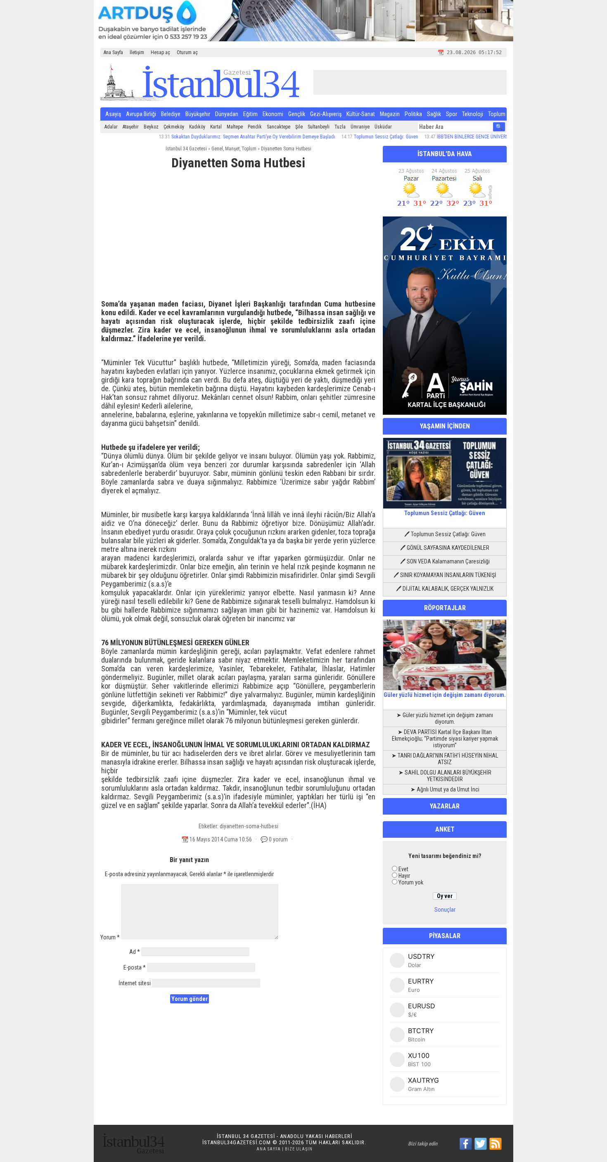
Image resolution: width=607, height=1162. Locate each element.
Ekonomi (273, 114)
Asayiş (113, 114)
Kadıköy (197, 127)
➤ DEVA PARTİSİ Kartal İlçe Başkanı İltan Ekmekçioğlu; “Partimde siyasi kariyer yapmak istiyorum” (445, 739)
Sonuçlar (444, 909)
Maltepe (235, 127)
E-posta (134, 967)
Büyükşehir (197, 114)
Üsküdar (383, 127)
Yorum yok (410, 882)
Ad (134, 951)
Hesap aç (160, 52)
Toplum (496, 114)
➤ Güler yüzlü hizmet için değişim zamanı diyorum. (444, 718)
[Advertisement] (238, 238)
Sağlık (434, 114)
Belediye (170, 114)
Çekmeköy (174, 127)
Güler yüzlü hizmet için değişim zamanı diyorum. (445, 694)
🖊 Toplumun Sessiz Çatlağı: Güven (445, 534)
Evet (403, 869)
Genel (217, 149)
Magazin (390, 114)
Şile (299, 127)
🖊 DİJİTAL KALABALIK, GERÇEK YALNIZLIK (444, 588)
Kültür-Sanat (360, 114)
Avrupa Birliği (141, 114)
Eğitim (250, 114)
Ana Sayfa (113, 52)
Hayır (404, 875)
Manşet (232, 149)
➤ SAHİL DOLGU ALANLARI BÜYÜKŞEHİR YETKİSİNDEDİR (444, 775)
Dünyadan (226, 114)
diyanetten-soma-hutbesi (249, 826)
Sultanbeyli (319, 127)
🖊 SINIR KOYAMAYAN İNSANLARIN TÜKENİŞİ (445, 575)
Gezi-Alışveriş (325, 114)
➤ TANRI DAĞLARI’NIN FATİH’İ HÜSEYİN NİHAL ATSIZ (444, 758)
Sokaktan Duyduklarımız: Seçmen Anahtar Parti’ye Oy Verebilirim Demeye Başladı (229, 137)
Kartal (216, 127)
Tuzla (340, 127)
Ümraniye (360, 127)
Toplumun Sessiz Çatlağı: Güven (362, 137)
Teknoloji (472, 114)
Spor (451, 114)
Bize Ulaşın (299, 1149)
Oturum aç (187, 52)
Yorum (110, 937)
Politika (413, 114)
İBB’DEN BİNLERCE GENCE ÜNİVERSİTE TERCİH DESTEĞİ (469, 137)
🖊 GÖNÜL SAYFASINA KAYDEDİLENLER (444, 547)
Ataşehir (131, 127)
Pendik (255, 127)
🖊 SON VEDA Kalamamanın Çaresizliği (445, 561)
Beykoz (151, 127)
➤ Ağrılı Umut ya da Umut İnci (444, 789)
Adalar (111, 127)
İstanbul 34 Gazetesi (186, 149)
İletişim (137, 52)
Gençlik (296, 114)
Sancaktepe (278, 127)
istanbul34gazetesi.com (236, 1142)
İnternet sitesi (135, 983)
